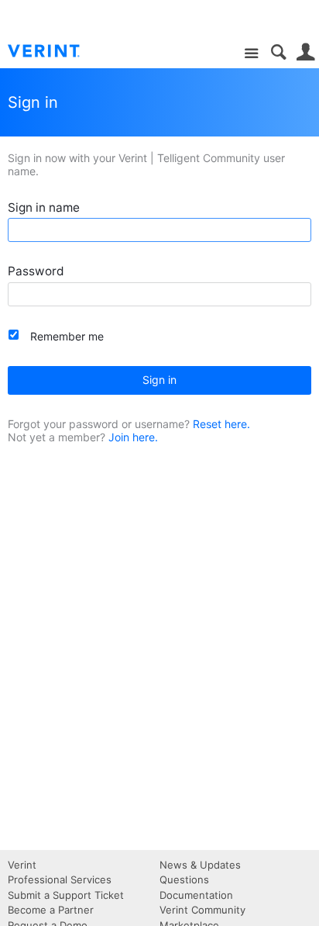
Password (36, 271)
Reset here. (221, 423)
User (305, 52)
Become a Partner (51, 910)
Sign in (159, 379)
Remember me (67, 336)
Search (278, 52)
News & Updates (200, 865)
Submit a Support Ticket (66, 895)
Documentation (196, 895)
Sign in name (44, 207)
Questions (184, 879)
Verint (22, 865)
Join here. (133, 437)
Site (251, 53)
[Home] (56, 51)
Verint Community (202, 910)
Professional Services (59, 879)
